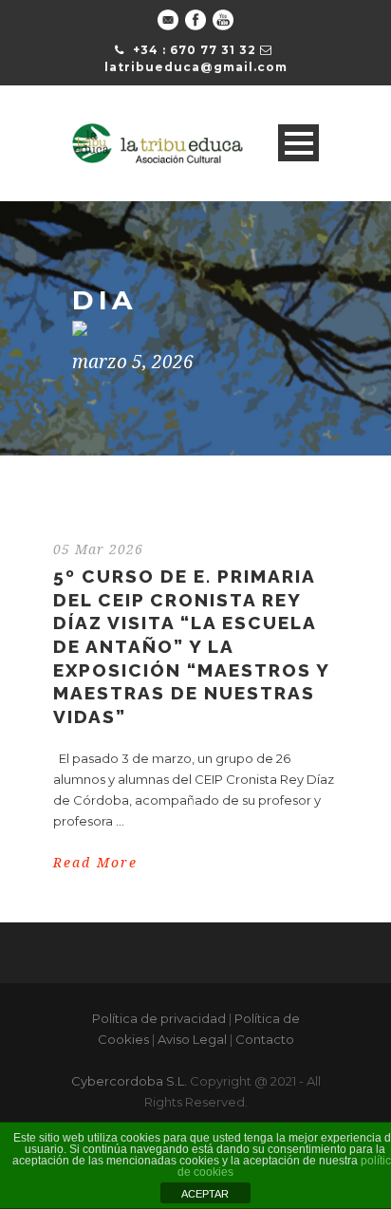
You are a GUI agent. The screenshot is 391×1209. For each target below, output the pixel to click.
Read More (95, 862)
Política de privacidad (159, 1018)
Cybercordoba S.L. (129, 1080)
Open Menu (298, 142)
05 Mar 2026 (98, 549)
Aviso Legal (192, 1039)
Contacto (264, 1039)
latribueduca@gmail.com (196, 67)
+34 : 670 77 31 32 (194, 50)
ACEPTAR (205, 1194)
